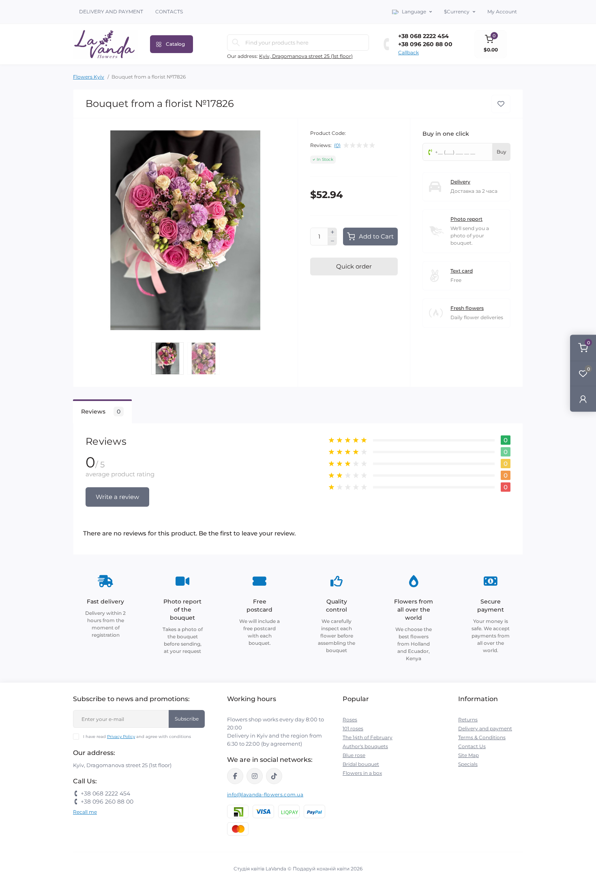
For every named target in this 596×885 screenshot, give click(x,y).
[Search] (236, 42)
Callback (408, 52)
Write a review (117, 497)
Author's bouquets (365, 746)
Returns (468, 720)
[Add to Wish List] (500, 104)
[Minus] (332, 241)
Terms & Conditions (482, 737)
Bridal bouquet (361, 764)
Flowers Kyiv (88, 77)
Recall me (85, 812)
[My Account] (583, 399)
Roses (350, 720)
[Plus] (332, 232)
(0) (337, 145)
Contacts (169, 12)
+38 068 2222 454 (423, 36)
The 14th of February (367, 737)
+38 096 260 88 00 (425, 44)
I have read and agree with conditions (137, 736)
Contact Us (472, 746)
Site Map (468, 755)
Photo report (466, 219)
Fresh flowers (467, 308)
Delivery (460, 182)
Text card (461, 271)
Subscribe (187, 719)
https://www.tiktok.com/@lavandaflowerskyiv (274, 776)
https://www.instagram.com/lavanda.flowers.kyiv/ (255, 776)
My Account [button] (502, 12)
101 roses (353, 728)
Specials (468, 764)
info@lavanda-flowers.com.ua (265, 794)
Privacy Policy (121, 736)
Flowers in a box (362, 773)
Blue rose (354, 755)
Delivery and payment (111, 12)
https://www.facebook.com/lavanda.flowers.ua (235, 776)
